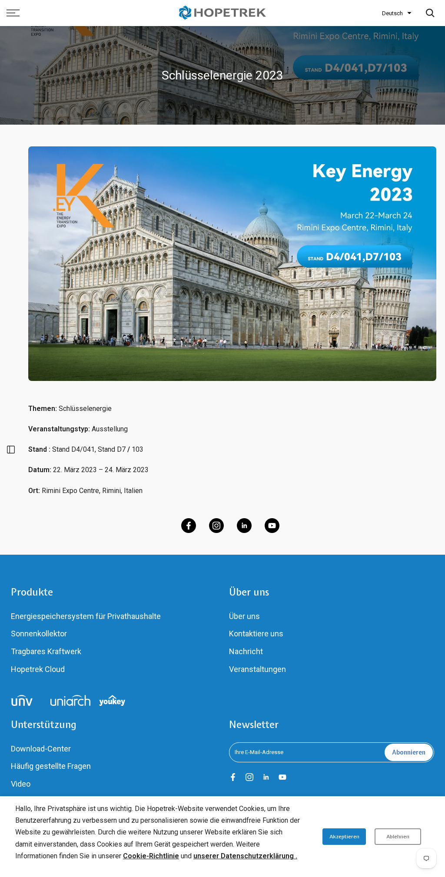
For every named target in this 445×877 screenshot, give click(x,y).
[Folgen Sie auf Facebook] (188, 525)
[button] (397, 13)
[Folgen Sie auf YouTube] (272, 525)
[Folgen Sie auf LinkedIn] (244, 525)
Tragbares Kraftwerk (46, 651)
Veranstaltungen (257, 669)
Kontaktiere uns (256, 633)
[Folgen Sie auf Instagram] (216, 525)
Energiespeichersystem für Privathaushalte (86, 616)
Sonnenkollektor (39, 633)
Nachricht (246, 651)
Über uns (244, 616)
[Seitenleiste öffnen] (11, 449)
